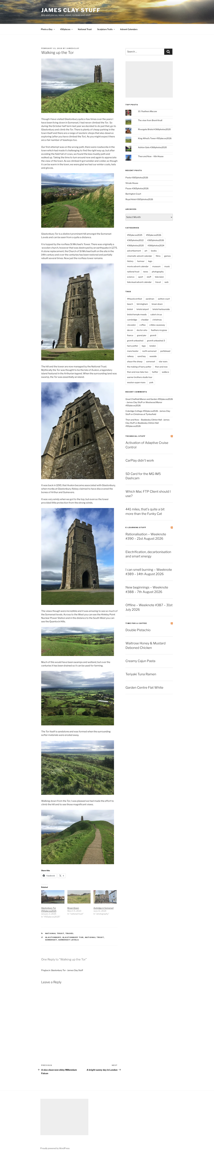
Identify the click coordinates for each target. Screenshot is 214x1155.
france (130, 335)
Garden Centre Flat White (144, 687)
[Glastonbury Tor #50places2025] (52, 896)
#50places (65, 29)
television (159, 277)
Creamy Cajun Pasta (140, 661)
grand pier (141, 335)
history (130, 261)
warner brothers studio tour (139, 377)
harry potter (132, 346)
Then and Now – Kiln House (150, 156)
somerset (51, 940)
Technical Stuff (135, 436)
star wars (163, 361)
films (158, 256)
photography (158, 271)
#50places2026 (153, 235)
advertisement (134, 250)
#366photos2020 (135, 245)
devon (130, 330)
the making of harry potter (139, 366)
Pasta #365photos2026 (136, 177)
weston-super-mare (136, 382)
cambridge (132, 319)
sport (140, 277)
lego (150, 261)
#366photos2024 (156, 245)
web (166, 282)
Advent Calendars (128, 29)
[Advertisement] (149, 79)
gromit (153, 335)
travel (70, 933)
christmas (157, 319)
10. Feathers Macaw (147, 111)
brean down (157, 304)
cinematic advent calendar (139, 256)
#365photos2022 (135, 240)
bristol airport (143, 309)
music (167, 266)
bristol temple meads (137, 314)
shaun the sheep (134, 361)
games (167, 256)
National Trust (85, 29)
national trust (54, 933)
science (130, 277)
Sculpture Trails (105, 29)
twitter (155, 372)
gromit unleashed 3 (156, 340)
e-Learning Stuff (135, 527)
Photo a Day (47, 29)
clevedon (131, 325)
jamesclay (72, 48)
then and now (161, 366)
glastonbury (53, 937)
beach (130, 304)
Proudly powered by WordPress (55, 1148)
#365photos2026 (155, 240)
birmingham (142, 304)
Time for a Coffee (136, 623)
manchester (132, 351)
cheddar (145, 319)
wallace (165, 372)
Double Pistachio (138, 630)
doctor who (142, 330)
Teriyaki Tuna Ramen (140, 674)
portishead (165, 351)
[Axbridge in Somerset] (105, 896)
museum (156, 266)
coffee (142, 325)
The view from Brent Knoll (150, 120)
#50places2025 (134, 235)
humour (140, 261)
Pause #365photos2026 (136, 188)
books (154, 250)
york (151, 382)
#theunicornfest (134, 298)
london (153, 346)
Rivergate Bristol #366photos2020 (154, 129)
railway (130, 356)
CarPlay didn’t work (139, 460)
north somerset (149, 351)
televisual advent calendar (139, 282)
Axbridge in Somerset (103, 908)
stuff (149, 277)
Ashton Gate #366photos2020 (152, 147)
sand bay (141, 356)
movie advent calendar (137, 266)
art (146, 250)
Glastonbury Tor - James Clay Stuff (67, 970)
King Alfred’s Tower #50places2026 (154, 138)
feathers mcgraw (159, 330)
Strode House (131, 183)
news (145, 271)
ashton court (164, 298)
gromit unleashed (135, 340)
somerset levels (68, 940)
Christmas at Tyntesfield (144, 414)
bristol (130, 309)
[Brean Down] (79, 896)
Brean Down (73, 908)
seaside (153, 356)
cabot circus (156, 314)
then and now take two (137, 372)
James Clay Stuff (70, 10)
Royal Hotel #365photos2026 (139, 199)
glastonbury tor (73, 937)
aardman (150, 298)
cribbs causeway (157, 325)
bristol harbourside (161, 309)
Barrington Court (133, 194)
